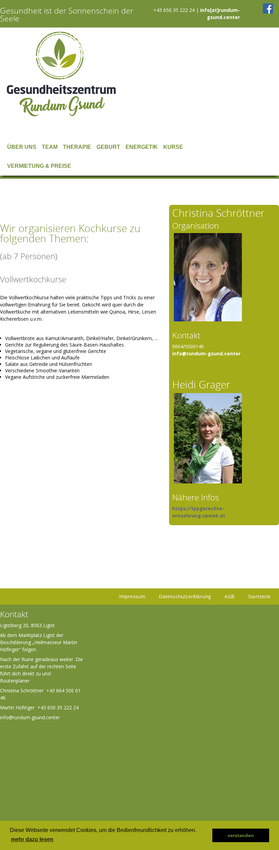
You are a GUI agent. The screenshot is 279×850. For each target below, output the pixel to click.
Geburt (108, 147)
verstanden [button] (241, 835)
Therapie (77, 147)
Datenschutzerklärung (185, 596)
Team (50, 147)
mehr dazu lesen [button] (32, 839)
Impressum (132, 596)
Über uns (21, 147)
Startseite (259, 596)
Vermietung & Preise (39, 166)
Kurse (173, 147)
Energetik (142, 147)
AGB (229, 596)
